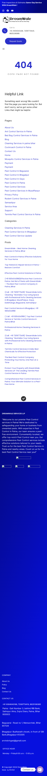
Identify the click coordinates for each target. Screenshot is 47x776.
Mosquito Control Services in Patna (21, 159)
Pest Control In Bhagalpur (17, 175)
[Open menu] (3, 48)
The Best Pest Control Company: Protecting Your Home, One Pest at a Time (21, 360)
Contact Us (10, 151)
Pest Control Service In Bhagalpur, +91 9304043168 (21, 309)
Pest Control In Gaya (14, 179)
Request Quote (16, 41)
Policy (4, 685)
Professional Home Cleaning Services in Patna (22, 328)
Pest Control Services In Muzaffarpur (22, 190)
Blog (7, 139)
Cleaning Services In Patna (17, 228)
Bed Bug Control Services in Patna (21, 135)
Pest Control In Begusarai (17, 171)
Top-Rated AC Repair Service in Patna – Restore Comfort (22, 266)
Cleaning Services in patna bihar (20, 143)
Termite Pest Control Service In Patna (22, 214)
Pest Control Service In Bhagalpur (21, 232)
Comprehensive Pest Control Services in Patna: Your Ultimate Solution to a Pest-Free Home (23, 381)
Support (9, 210)
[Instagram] (3, 10)
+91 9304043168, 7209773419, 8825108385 (22, 704)
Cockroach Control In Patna (18, 147)
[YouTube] (12, 10)
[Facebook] (8, 10)
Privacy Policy (11, 194)
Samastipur (10, 202)
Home (7, 155)
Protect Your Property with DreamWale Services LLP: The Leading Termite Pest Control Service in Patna (22, 371)
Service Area (11, 206)
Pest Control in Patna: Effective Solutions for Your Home (23, 258)
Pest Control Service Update (18, 235)
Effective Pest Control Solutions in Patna (23, 273)
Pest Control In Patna (15, 183)
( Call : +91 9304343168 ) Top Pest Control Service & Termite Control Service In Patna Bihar (23, 319)
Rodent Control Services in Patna (20, 198)
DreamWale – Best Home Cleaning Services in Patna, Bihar (20, 249)
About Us (9, 127)
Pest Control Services (15, 186)
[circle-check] (23, 399)
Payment (9, 163)
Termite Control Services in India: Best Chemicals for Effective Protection (22, 350)
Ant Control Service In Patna (18, 131)
